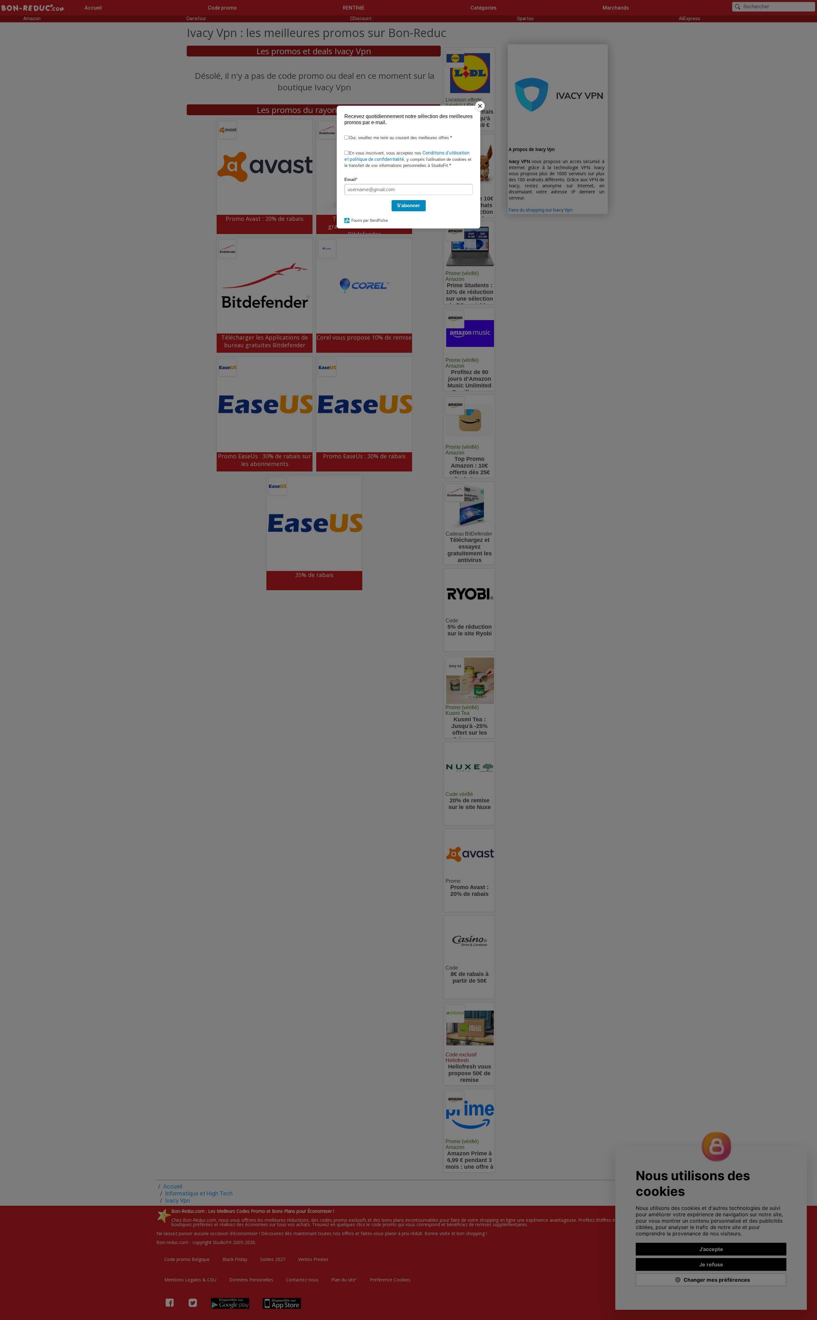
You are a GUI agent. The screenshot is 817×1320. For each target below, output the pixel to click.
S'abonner (408, 205)
